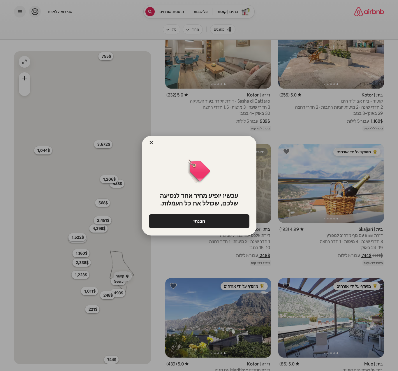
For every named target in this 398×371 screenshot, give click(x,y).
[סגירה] (151, 142)
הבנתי (199, 221)
